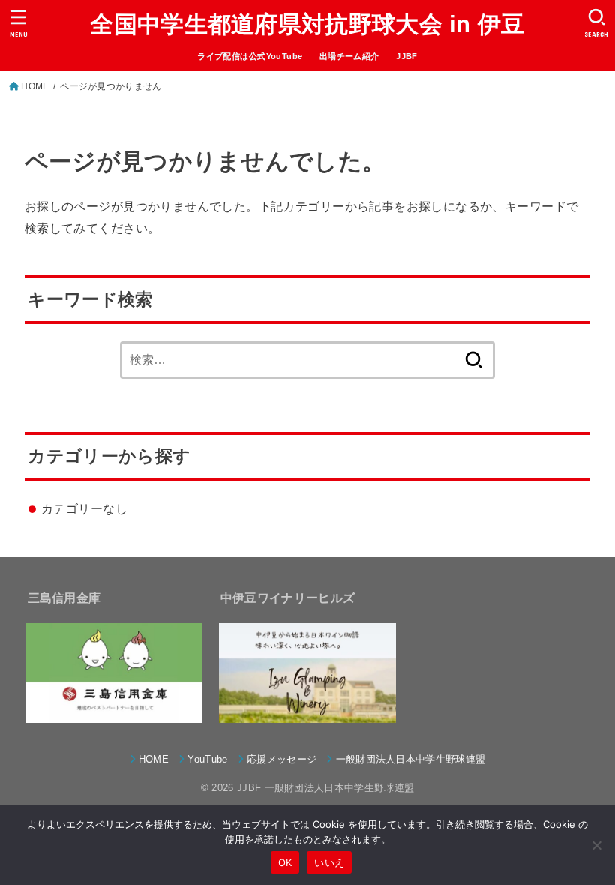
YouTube (207, 759)
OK (285, 862)
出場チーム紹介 (350, 56)
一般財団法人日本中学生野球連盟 (410, 759)
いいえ (329, 862)
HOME (35, 86)
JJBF (407, 56)
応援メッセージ (281, 759)
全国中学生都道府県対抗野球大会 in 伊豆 (307, 24)
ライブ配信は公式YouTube (249, 56)
